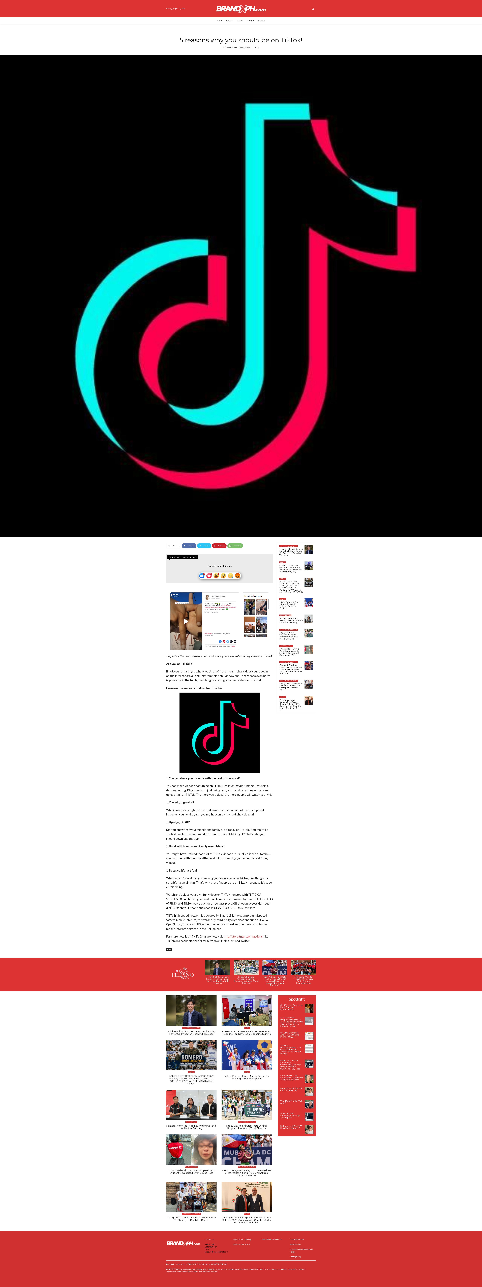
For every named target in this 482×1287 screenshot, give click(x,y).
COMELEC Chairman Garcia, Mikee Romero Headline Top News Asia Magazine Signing (290, 568)
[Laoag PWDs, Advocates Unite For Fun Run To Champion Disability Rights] (309, 684)
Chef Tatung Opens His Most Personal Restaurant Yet (291, 1007)
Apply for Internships (241, 1244)
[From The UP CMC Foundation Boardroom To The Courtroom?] (309, 1079)
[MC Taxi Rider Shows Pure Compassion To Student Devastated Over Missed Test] (309, 649)
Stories (169, 949)
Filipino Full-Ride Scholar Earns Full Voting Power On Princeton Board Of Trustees (291, 552)
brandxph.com (231, 48)
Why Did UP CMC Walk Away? (291, 1102)
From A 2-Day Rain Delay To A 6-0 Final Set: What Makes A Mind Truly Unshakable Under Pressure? (291, 669)
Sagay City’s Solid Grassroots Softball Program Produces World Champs (288, 635)
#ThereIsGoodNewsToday (288, 681)
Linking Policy (295, 1257)
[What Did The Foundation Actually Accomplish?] (309, 1117)
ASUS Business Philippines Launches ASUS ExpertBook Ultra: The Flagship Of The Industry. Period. (291, 1021)
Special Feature (285, 615)
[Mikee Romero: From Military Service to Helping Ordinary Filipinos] (309, 602)
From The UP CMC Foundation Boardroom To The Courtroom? (291, 1077)
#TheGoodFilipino (286, 646)
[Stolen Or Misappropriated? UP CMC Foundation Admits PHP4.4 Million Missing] (309, 1048)
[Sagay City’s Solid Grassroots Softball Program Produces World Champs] (309, 633)
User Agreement (297, 1239)
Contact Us (209, 1239)
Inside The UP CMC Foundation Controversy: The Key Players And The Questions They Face (290, 1064)
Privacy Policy (295, 1244)
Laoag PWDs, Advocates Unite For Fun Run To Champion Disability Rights (291, 686)
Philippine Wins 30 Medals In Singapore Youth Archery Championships (303, 980)
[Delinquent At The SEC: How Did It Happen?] (309, 1129)
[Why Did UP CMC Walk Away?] (309, 1104)
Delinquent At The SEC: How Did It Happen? (291, 1127)
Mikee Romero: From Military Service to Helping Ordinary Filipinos (289, 605)
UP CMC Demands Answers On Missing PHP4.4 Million (289, 1035)
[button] (313, 9)
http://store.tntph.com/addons (243, 936)
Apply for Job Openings (242, 1239)
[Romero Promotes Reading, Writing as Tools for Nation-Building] (309, 619)
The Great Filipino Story (288, 546)
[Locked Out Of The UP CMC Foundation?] (309, 1091)
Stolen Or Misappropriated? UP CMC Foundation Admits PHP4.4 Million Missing (290, 1049)
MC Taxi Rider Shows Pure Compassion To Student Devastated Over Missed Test (289, 652)
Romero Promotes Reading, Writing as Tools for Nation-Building (291, 620)
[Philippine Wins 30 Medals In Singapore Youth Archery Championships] (303, 967)
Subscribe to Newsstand (271, 1239)
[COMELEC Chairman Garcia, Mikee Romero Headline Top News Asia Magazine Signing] (309, 565)
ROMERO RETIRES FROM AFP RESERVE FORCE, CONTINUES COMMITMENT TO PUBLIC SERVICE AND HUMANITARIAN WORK (291, 586)
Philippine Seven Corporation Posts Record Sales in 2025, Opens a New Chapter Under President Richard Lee (291, 705)
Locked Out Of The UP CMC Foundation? (291, 1089)
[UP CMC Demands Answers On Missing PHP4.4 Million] (309, 1036)
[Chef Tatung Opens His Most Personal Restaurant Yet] (309, 1008)
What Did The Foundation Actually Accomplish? (289, 1115)
